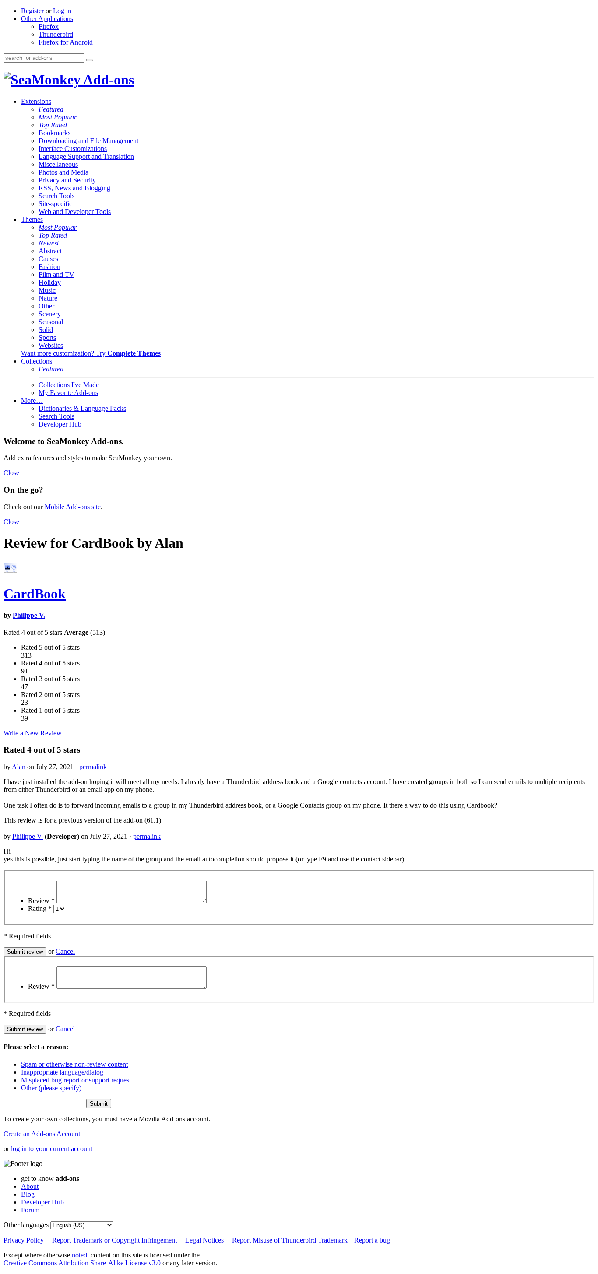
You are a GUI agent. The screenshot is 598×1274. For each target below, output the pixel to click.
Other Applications (47, 18)
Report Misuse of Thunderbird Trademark (290, 1240)
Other (46, 306)
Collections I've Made (69, 384)
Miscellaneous (58, 164)
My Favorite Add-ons (68, 392)
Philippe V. (29, 615)
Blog (28, 1194)
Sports (47, 337)
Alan (18, 766)
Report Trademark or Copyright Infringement (115, 1240)
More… (32, 400)
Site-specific (55, 203)
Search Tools (56, 196)
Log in (62, 10)
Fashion (49, 266)
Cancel (65, 951)
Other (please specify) (51, 1088)
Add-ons (107, 80)
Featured (51, 109)
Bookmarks (54, 132)
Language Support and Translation (86, 156)
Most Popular (58, 117)
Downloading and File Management (88, 140)
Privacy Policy (25, 1240)
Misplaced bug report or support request (76, 1080)
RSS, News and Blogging (74, 188)
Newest (49, 243)
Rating (40, 908)
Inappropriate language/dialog (62, 1072)
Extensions (36, 101)
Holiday (50, 282)
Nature (48, 298)
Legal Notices (205, 1240)
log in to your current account (51, 1148)
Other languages (26, 1224)
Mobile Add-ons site (73, 507)
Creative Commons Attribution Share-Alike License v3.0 (83, 1263)
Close (11, 472)
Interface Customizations (73, 148)
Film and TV (56, 274)
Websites (51, 345)
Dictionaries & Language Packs (82, 408)
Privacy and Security (67, 180)
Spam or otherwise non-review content (74, 1064)
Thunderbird (56, 34)
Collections (36, 361)
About (30, 1186)
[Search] (89, 60)
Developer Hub (60, 424)
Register (32, 10)
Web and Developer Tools (75, 211)
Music (47, 290)
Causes (48, 258)
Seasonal (51, 322)
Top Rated (53, 125)
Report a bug (372, 1240)
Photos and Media (63, 172)
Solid (46, 329)
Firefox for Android (66, 42)
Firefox (49, 26)
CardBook (35, 594)
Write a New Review (33, 733)
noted (79, 1255)
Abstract (50, 251)
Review (41, 900)
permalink (93, 766)
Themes (32, 219)
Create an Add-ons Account (42, 1134)
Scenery (50, 314)
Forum (30, 1210)
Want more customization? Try (91, 353)
